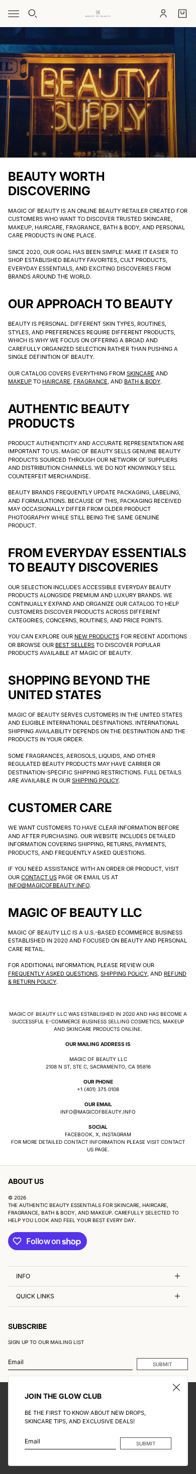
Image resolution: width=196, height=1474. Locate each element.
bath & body (142, 381)
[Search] (32, 13)
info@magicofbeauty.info (48, 885)
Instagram (116, 1134)
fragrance (90, 381)
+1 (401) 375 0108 (98, 1089)
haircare (56, 381)
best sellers (74, 644)
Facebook (78, 1134)
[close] (176, 1387)
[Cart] (182, 13)
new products (96, 636)
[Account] (163, 13)
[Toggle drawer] (13, 14)
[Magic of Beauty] (98, 14)
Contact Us (39, 877)
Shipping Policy (95, 780)
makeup (20, 381)
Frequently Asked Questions (52, 973)
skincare (140, 373)
